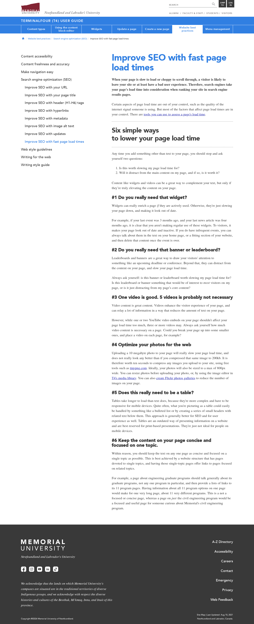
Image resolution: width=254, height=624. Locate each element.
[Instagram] (31, 569)
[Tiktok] (55, 569)
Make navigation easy (37, 72)
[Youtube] (39, 569)
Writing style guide (35, 165)
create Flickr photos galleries (175, 378)
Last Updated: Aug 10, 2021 (220, 615)
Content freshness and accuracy (45, 64)
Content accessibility (36, 56)
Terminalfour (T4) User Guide (52, 21)
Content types (36, 29)
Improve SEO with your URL (46, 87)
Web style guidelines (36, 149)
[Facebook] (23, 569)
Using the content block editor (66, 29)
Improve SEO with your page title (50, 95)
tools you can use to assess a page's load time (174, 114)
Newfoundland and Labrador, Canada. (215, 618)
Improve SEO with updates (45, 134)
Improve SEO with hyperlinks (47, 111)
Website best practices (187, 29)
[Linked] (47, 569)
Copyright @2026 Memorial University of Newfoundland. (47, 618)
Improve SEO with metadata (46, 118)
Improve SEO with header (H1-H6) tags (54, 103)
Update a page (126, 29)
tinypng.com (138, 368)
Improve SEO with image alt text (49, 126)
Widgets (96, 29)
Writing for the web (36, 157)
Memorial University (60, 9)
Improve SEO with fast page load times (54, 142)
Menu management (217, 29)
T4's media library (124, 378)
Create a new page (157, 29)
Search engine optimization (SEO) (70, 38)
